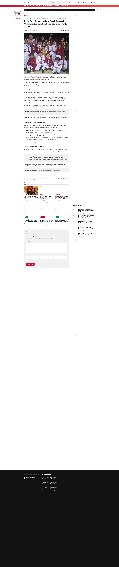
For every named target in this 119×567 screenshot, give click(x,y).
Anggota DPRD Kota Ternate (29, 177)
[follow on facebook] (78, 2)
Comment (28, 241)
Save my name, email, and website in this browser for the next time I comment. (42, 260)
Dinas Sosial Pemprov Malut (39, 177)
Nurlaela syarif (47, 177)
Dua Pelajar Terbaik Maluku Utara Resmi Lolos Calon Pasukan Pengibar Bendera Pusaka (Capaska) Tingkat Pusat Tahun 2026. (46, 198)
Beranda (26, 5)
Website (55, 255)
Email (41, 255)
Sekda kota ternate (27, 179)
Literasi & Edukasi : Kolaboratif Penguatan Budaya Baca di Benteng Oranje (45, 170)
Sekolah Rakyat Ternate (35, 179)
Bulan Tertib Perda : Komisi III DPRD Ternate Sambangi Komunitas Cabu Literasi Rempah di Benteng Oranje (85, 234)
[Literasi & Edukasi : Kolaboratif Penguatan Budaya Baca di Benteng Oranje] (31, 194)
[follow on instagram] (81, 2)
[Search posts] (70, 2)
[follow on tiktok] (88, 2)
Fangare (32, 5)
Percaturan (50, 5)
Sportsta (57, 5)
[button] (94, 2)
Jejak (44, 5)
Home (25, 18)
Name (27, 255)
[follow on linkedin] (91, 2)
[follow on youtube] (83, 2)
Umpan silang (64, 5)
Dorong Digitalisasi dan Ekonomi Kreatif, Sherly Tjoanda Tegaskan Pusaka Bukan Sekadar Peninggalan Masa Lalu (86, 210)
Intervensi (38, 5)
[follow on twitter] (86, 2)
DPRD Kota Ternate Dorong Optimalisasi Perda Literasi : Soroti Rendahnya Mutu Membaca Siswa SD (86, 216)
